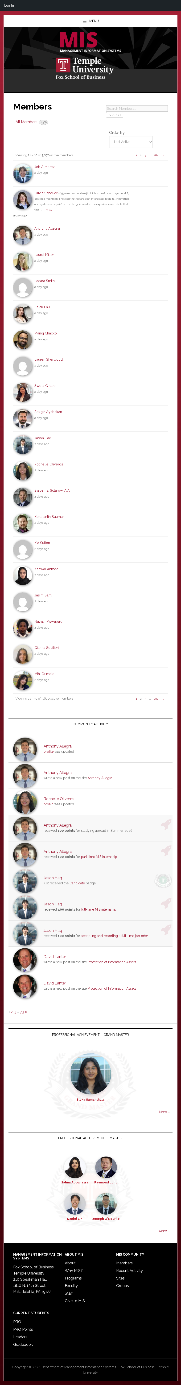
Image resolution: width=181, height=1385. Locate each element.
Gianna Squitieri (46, 648)
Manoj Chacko (45, 333)
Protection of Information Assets (112, 962)
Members (124, 1263)
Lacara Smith (44, 281)
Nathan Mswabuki (48, 621)
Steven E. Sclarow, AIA (52, 490)
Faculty (71, 1286)
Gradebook (23, 1344)
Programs (73, 1278)
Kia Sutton (42, 543)
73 (22, 1011)
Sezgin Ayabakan (48, 412)
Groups (122, 1286)
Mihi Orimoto (44, 674)
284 (156, 155)
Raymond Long (106, 1182)
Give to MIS (75, 1301)
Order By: (117, 132)
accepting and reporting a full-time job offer (114, 936)
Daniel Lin (74, 1218)
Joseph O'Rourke (106, 1218)
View (49, 210)
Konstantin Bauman (49, 517)
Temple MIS (90, 42)
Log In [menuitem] (9, 5)
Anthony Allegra (47, 228)
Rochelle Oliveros (48, 464)
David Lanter (55, 956)
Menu (94, 21)
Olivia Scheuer (46, 193)
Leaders (20, 1337)
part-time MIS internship (99, 857)
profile (48, 751)
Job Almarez (44, 167)
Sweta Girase (45, 386)
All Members (31, 122)
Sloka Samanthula (90, 1099)
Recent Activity (129, 1270)
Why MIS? (74, 1270)
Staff (69, 1293)
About (70, 1263)
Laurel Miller (44, 255)
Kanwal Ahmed (46, 569)
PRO (17, 1322)
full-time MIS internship (98, 909)
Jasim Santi (43, 595)
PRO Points (23, 1329)
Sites (120, 1278)
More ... (164, 1112)
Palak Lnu (42, 307)
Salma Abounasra (74, 1182)
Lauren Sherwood (48, 359)
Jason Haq (42, 438)
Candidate (77, 883)
